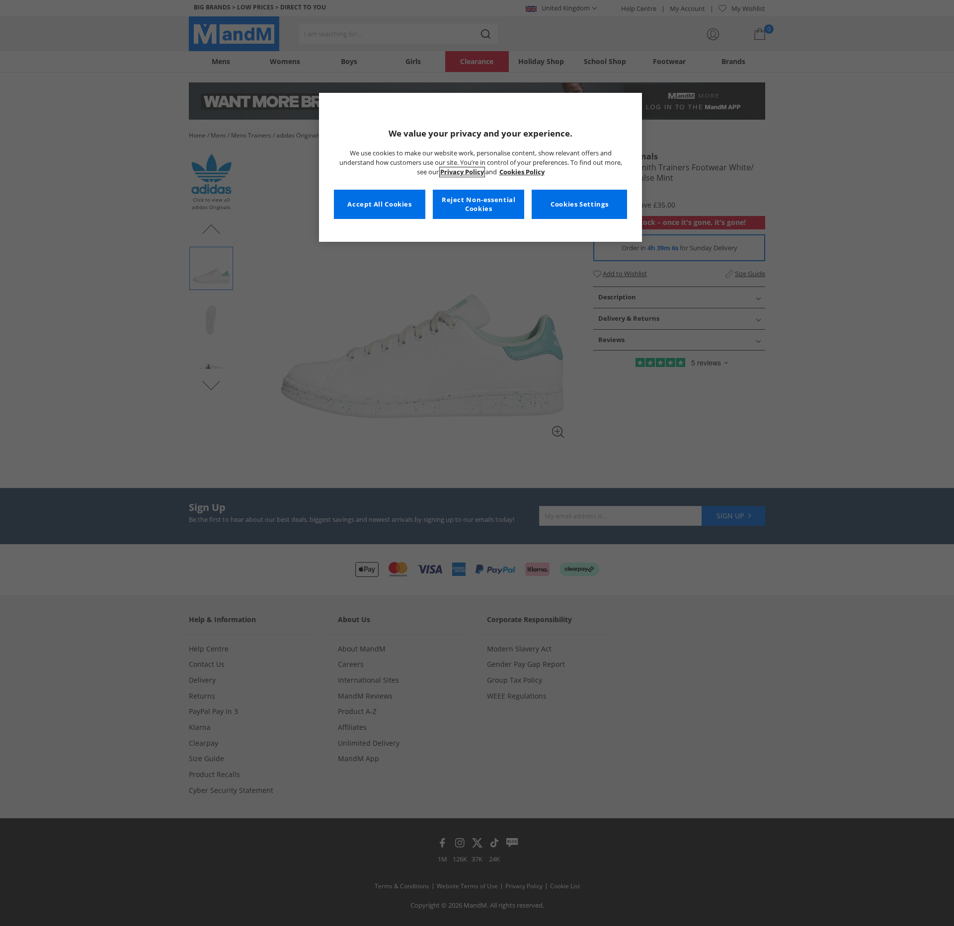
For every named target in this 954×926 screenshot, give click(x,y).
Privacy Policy (462, 172)
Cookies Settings (579, 204)
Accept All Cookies (379, 204)
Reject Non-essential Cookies (479, 204)
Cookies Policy (522, 172)
